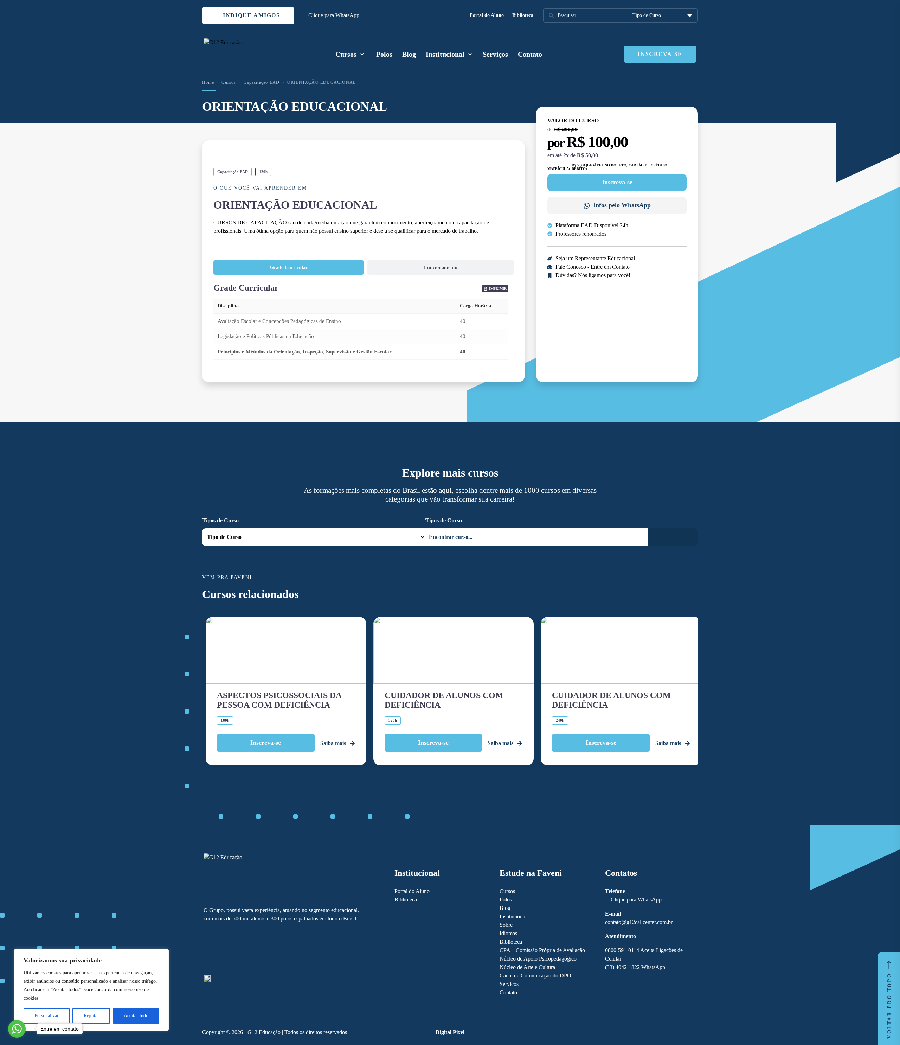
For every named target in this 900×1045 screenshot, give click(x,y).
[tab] (288, 267)
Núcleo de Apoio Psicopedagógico (538, 959)
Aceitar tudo (136, 1015)
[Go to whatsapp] (17, 1029)
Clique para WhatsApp (333, 15)
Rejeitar (91, 1015)
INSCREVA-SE (660, 54)
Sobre (506, 925)
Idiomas (508, 933)
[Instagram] (219, 949)
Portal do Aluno (487, 15)
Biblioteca (522, 15)
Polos (384, 54)
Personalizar (46, 1015)
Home (208, 82)
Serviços (495, 54)
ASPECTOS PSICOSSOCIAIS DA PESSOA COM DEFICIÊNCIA (279, 700)
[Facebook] (207, 949)
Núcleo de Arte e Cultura (527, 967)
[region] (91, 990)
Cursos (228, 82)
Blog (409, 54)
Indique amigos (250, 15)
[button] (495, 288)
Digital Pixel (450, 1032)
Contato (530, 54)
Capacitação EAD (261, 82)
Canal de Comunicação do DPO (535, 976)
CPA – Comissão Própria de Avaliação (542, 950)
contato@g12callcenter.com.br (639, 922)
